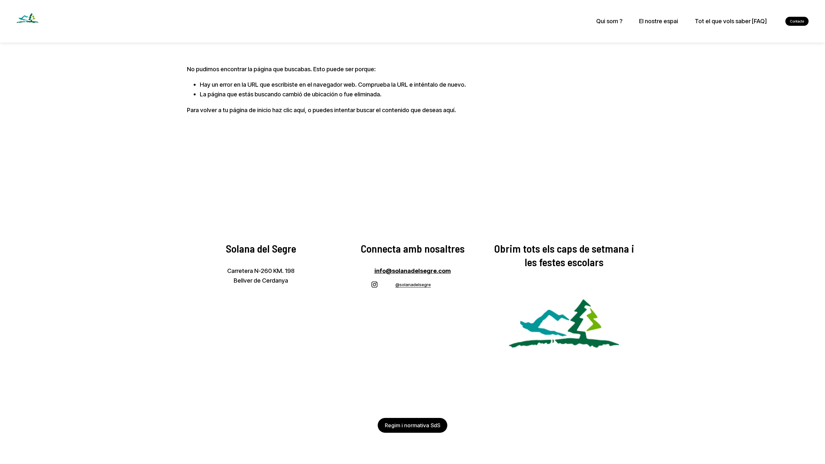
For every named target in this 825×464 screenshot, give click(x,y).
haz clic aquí (288, 109)
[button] (356, 313)
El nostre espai (658, 20)
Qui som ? (609, 20)
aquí (448, 109)
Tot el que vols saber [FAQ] (731, 20)
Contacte (797, 21)
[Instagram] (374, 284)
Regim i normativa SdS (412, 425)
